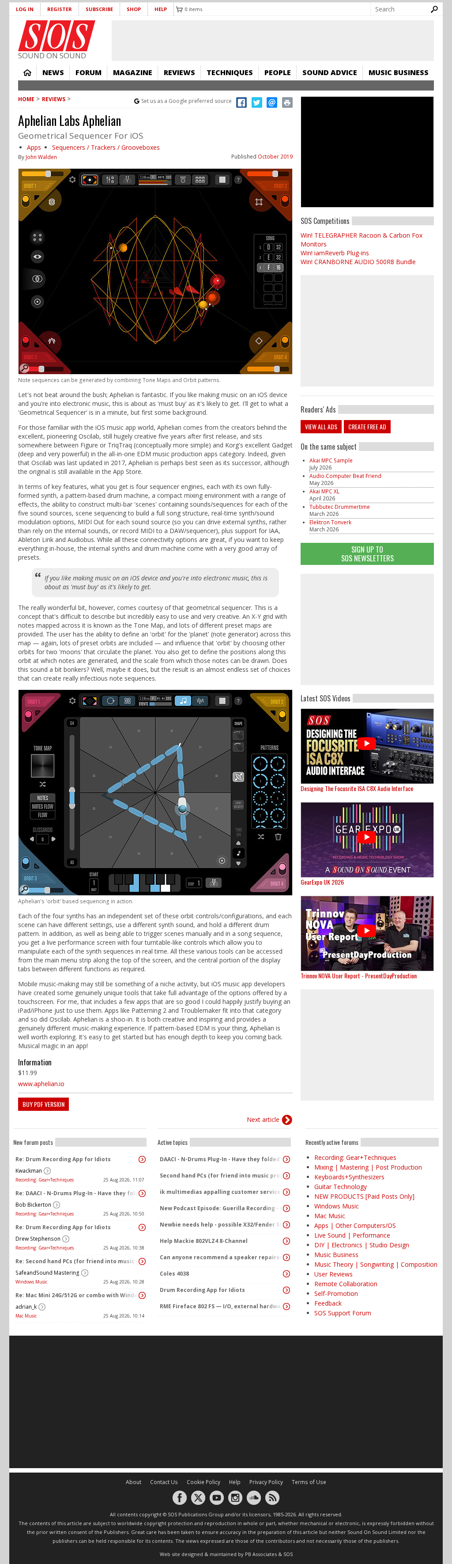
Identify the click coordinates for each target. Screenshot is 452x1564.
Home (27, 72)
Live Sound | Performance (352, 1235)
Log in (25, 9)
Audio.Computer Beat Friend (345, 476)
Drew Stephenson (37, 1238)
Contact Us (164, 1482)
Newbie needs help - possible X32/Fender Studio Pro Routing (222, 1224)
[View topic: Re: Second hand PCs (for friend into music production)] (142, 1261)
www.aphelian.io (41, 1083)
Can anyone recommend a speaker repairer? (222, 1257)
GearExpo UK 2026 (322, 881)
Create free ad (367, 426)
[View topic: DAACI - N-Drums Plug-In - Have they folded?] (286, 1159)
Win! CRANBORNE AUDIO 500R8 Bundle (358, 262)
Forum (88, 72)
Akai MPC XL (324, 491)
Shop (134, 9)
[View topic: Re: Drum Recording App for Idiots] (142, 1159)
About (133, 1482)
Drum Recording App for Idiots (202, 1290)
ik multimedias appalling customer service (220, 1192)
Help (160, 9)
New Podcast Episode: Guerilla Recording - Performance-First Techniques (222, 1208)
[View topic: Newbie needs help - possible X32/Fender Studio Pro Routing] (286, 1225)
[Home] (56, 35)
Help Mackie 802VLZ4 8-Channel (204, 1241)
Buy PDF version (43, 1104)
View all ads (321, 426)
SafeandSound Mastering (47, 1272)
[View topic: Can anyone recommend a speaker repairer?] (286, 1257)
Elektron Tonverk (330, 522)
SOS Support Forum (342, 1313)
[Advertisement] (367, 629)
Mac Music (26, 1316)
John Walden (41, 157)
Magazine (132, 72)
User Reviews (333, 1274)
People (277, 72)
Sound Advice (329, 72)
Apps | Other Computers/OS (355, 1225)
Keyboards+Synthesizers (349, 1177)
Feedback (328, 1303)
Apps (34, 147)
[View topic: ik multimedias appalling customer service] (286, 1192)
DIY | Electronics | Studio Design (361, 1245)
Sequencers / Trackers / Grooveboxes (106, 147)
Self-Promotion (336, 1293)
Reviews (179, 72)
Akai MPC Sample (331, 460)
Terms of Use (309, 1482)
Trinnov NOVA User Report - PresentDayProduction (359, 975)
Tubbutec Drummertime (339, 507)
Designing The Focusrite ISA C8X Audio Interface (357, 788)
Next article (263, 1119)
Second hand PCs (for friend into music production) (222, 1175)
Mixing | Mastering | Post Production (368, 1167)
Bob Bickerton (33, 1204)
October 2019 (275, 156)
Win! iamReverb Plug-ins (335, 253)
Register (59, 9)
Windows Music (31, 1282)
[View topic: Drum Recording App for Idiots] (286, 1290)
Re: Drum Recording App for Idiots (63, 1159)
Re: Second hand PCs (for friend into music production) (77, 1261)
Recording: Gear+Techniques (44, 1180)
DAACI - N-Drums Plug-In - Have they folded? (221, 1159)
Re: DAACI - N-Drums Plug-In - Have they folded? (77, 1193)
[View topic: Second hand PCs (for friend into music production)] (286, 1176)
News (53, 72)
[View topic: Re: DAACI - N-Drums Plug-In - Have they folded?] (142, 1193)
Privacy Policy (266, 1482)
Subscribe (99, 9)
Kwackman (28, 1170)
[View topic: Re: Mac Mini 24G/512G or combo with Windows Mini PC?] (142, 1295)
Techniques (230, 72)
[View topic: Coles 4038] (286, 1274)
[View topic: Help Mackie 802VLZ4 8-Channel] (286, 1241)
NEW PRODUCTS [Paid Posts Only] (364, 1196)
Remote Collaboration (345, 1284)
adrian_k (26, 1306)
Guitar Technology (340, 1186)
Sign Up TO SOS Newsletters (367, 554)
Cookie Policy (203, 1482)
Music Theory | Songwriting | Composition (375, 1264)
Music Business (399, 72)
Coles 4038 (174, 1273)
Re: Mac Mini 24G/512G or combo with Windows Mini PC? (77, 1295)
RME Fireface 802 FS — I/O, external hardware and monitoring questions (222, 1306)
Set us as (186, 101)
